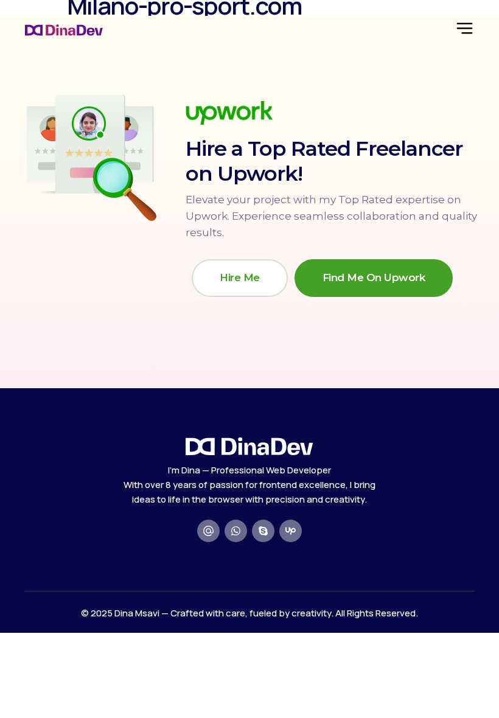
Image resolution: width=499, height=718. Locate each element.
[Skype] (263, 531)
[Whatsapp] (236, 531)
